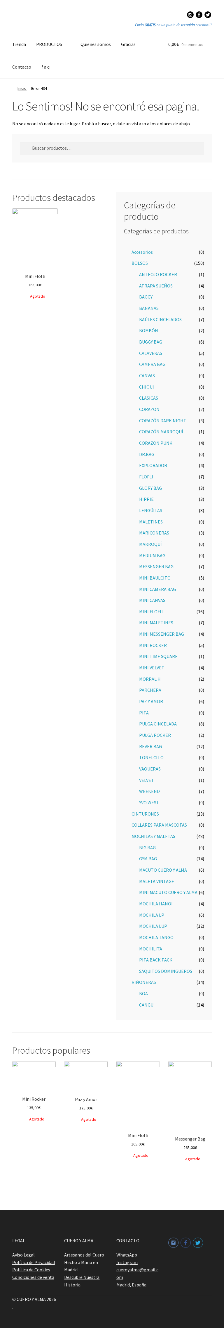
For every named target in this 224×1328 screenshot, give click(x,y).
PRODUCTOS (49, 44)
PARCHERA (150, 690)
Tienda (19, 44)
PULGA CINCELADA (158, 724)
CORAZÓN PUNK (155, 443)
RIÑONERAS (144, 982)
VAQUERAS (150, 769)
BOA (143, 993)
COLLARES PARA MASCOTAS (159, 825)
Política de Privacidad (33, 1262)
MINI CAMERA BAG (157, 589)
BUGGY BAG (150, 342)
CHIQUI (146, 387)
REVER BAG (150, 746)
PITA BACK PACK (155, 960)
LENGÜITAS (150, 510)
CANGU (146, 1005)
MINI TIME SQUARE (158, 656)
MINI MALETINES (156, 622)
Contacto (21, 67)
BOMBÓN (148, 330)
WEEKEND (149, 791)
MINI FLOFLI (151, 611)
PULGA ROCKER (155, 735)
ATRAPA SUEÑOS (156, 286)
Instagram (127, 1262)
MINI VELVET (151, 668)
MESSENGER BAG (156, 566)
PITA (144, 713)
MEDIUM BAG (152, 555)
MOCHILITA (150, 949)
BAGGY (146, 297)
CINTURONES (145, 814)
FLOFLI (146, 477)
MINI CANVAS (152, 600)
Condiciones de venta (33, 1277)
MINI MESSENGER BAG (161, 634)
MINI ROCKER (153, 645)
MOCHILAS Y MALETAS (153, 836)
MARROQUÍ (150, 544)
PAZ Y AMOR (151, 701)
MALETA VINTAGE (156, 881)
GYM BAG (148, 858)
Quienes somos (95, 44)
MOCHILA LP (151, 915)
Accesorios (142, 252)
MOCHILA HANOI (156, 904)
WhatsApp (126, 1255)
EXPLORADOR (153, 465)
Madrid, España (131, 1285)
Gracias (128, 44)
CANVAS (147, 375)
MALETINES (151, 522)
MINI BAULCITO (155, 578)
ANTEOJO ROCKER (158, 274)
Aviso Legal (23, 1255)
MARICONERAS (154, 533)
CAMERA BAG (152, 364)
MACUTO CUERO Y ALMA (163, 870)
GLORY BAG (150, 488)
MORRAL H (150, 679)
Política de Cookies (31, 1269)
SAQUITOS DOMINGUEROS (165, 971)
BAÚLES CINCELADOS (160, 319)
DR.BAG (146, 454)
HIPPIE (146, 499)
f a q (45, 67)
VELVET (146, 780)
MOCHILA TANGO (156, 937)
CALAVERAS (150, 353)
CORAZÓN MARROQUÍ (161, 432)
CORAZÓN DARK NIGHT (162, 420)
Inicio (22, 88)
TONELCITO (151, 757)
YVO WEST (149, 802)
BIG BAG (147, 847)
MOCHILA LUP (153, 926)
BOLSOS (140, 263)
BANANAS (149, 308)
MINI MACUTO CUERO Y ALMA (168, 892)
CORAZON (149, 409)
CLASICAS (148, 398)
